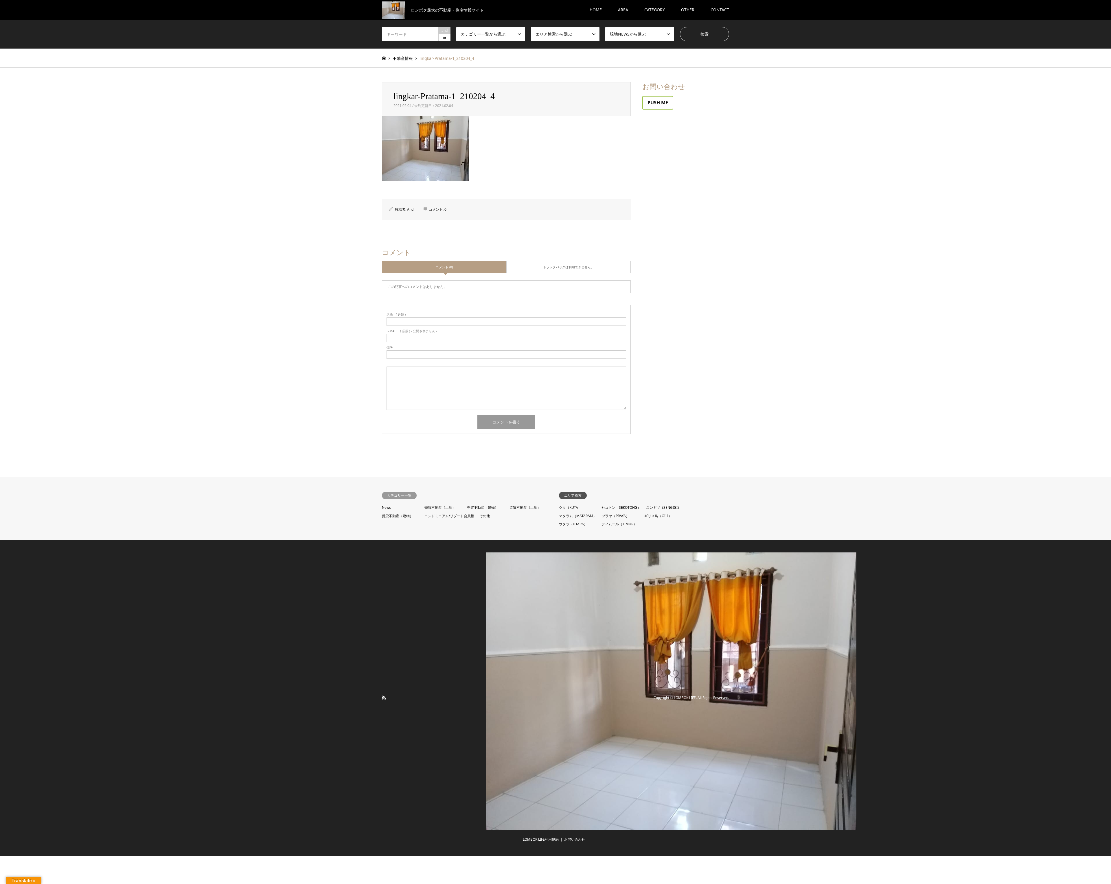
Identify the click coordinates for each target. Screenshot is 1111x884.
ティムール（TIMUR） (619, 523)
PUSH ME (658, 102)
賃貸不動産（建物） (397, 515)
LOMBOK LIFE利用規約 (541, 839)
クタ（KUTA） (570, 507)
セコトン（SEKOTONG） (621, 507)
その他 (484, 515)
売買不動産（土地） (440, 507)
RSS (384, 698)
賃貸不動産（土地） (525, 507)
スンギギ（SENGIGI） (663, 507)
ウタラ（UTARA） (573, 523)
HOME (596, 9)
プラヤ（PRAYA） (615, 515)
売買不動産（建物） (482, 507)
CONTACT (720, 9)
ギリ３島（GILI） (658, 515)
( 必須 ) (396, 314)
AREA (623, 9)
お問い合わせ (574, 839)
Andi (410, 209)
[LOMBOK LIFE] (671, 826)
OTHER (687, 9)
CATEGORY (654, 9)
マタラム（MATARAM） (578, 515)
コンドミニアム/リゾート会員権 (449, 515)
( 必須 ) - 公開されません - (412, 330)
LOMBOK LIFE (685, 698)
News (386, 507)
